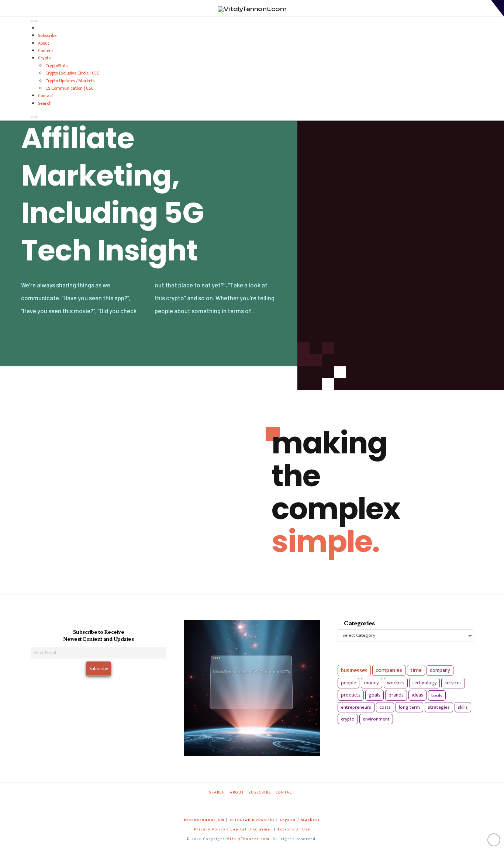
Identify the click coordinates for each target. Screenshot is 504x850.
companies (389, 670)
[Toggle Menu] (34, 21)
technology (424, 682)
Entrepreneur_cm (204, 820)
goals (374, 695)
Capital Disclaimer (252, 829)
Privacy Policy (210, 829)
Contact (45, 95)
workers (395, 682)
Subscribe (47, 35)
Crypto (44, 58)
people (348, 682)
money (371, 682)
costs (385, 707)
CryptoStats (56, 65)
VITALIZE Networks (252, 820)
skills (463, 707)
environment (376, 719)
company (440, 670)
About (43, 43)
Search (45, 103)
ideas (417, 695)
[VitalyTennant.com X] (245, 802)
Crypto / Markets (300, 820)
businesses (354, 670)
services (453, 682)
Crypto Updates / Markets (69, 80)
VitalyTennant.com (248, 839)
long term (409, 707)
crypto (348, 719)
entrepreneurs (356, 707)
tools (436, 695)
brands (396, 695)
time (416, 670)
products (350, 695)
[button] (497, 8)
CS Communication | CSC (69, 88)
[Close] (34, 117)
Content (45, 50)
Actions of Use (293, 829)
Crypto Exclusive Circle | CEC (72, 73)
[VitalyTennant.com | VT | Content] (279, 802)
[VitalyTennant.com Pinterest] (262, 802)
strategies (439, 707)
